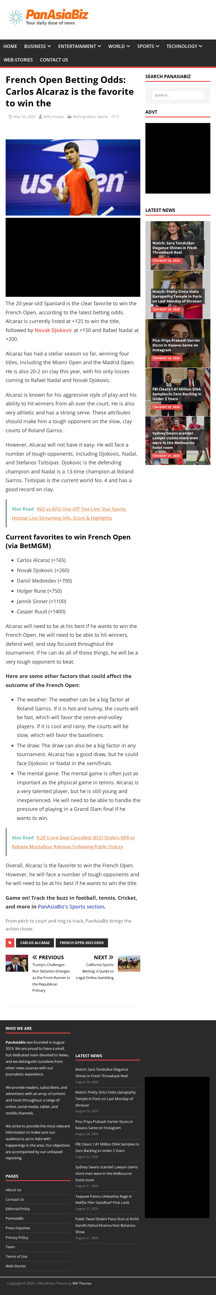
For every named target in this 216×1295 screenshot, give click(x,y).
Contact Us (54, 60)
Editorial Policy (18, 1208)
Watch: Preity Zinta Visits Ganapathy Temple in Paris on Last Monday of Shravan (177, 296)
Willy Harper (53, 116)
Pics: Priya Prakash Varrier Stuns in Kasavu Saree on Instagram (176, 345)
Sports (145, 46)
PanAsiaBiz (16, 1042)
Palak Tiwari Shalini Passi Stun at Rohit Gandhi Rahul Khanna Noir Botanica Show (107, 1225)
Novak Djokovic (53, 330)
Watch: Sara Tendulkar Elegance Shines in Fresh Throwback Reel (174, 247)
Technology (181, 46)
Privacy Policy (17, 1237)
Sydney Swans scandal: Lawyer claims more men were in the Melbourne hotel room (175, 440)
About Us (13, 1189)
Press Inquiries (18, 1227)
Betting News (84, 116)
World (116, 46)
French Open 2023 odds (82, 942)
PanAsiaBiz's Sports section (71, 906)
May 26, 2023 (24, 116)
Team (10, 1246)
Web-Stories (18, 60)
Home (10, 46)
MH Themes (82, 1283)
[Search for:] (178, 95)
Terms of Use (16, 1256)
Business (35, 46)
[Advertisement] (73, 257)
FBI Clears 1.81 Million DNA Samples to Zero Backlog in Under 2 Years (176, 394)
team (34, 1054)
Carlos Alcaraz (35, 942)
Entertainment (77, 46)
